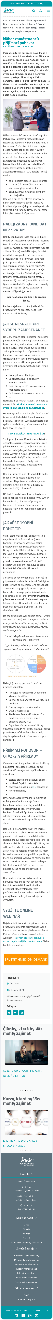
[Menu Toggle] (48, 10)
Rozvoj (32, 24)
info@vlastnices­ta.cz (26, 1200)
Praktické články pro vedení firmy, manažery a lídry (24, 22)
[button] (33, 11)
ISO (34, 787)
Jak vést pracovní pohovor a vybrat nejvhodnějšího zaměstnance (25, 406)
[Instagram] (30, 1315)
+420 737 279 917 (34, 3)
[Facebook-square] (23, 1315)
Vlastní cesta (9, 20)
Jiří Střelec (14, 983)
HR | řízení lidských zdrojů (24, 27)
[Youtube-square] (36, 1315)
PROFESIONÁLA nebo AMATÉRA (26, 433)
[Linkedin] (16, 1315)
